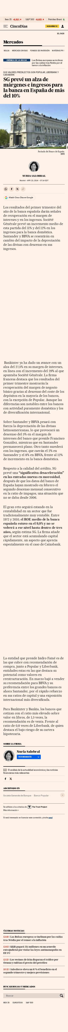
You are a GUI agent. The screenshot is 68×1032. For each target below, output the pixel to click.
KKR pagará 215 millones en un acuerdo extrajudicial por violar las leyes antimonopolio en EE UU (32, 949)
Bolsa (7, 51)
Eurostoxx (18, 1003)
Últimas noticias (13, 931)
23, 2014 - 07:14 (37, 180)
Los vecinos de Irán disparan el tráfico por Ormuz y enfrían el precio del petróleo (30, 961)
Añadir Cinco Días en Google (21, 197)
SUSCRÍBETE (52, 26)
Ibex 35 (8, 19)
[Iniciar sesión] (62, 26)
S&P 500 (30, 19)
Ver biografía (25, 757)
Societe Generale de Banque (17, 795)
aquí (50, 817)
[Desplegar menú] (5, 26)
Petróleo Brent (55, 19)
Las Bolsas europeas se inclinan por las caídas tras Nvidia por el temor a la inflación (47, 63)
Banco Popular (41, 795)
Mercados (13, 42)
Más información (10, 810)
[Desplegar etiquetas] (62, 795)
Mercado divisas (20, 51)
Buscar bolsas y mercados (19, 986)
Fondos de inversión (40, 51)
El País (60, 33)
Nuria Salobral (34, 175)
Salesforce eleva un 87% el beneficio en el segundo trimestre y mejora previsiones (30, 971)
